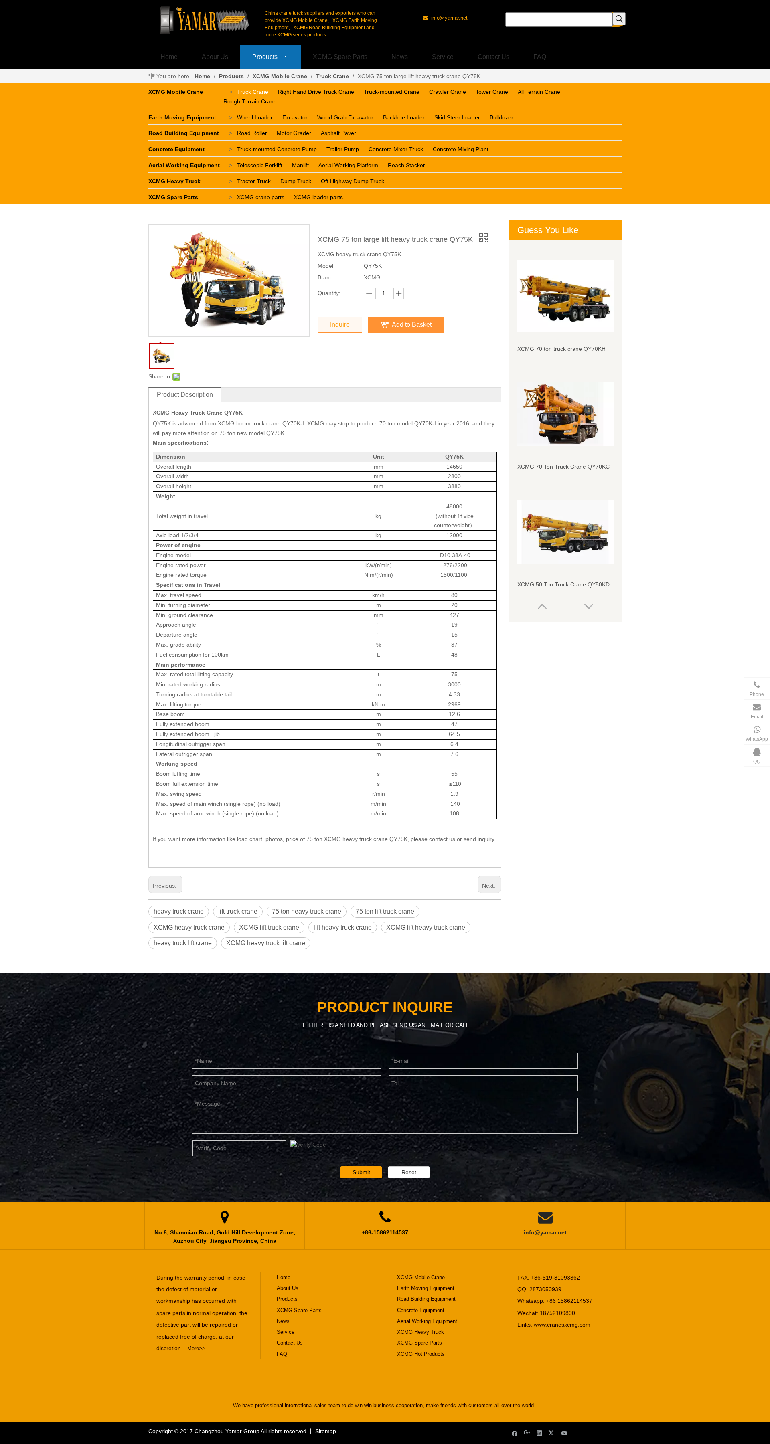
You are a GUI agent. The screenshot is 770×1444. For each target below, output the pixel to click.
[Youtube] (564, 1433)
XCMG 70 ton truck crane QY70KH (561, 349)
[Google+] (527, 1433)
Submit (361, 1172)
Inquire (340, 324)
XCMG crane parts (260, 197)
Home (283, 1277)
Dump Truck (295, 181)
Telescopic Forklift (259, 165)
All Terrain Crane (539, 92)
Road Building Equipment (183, 133)
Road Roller (252, 133)
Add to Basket (412, 324)
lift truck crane (237, 911)
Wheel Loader (255, 117)
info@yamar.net (545, 1232)
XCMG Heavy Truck (174, 181)
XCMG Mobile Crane (175, 92)
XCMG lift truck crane (269, 927)
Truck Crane (252, 92)
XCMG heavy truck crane (189, 927)
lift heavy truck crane (343, 927)
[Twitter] (552, 1433)
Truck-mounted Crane (391, 92)
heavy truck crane (179, 911)
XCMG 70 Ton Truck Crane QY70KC (563, 466)
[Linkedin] (540, 1433)
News (283, 1321)
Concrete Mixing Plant (460, 149)
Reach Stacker (406, 165)
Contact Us (290, 1343)
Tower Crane (492, 92)
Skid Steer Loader (457, 117)
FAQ (282, 1354)
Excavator (295, 117)
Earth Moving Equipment (182, 117)
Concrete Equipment (176, 149)
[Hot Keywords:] (619, 18)
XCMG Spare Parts (173, 197)
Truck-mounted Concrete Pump (277, 149)
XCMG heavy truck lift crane (265, 943)
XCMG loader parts (318, 197)
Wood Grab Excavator (345, 117)
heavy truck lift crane (183, 943)
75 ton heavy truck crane (306, 911)
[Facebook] (515, 1433)
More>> (196, 1348)
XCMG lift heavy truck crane (425, 927)
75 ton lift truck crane (385, 911)
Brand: (326, 277)
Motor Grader (294, 133)
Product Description (185, 394)
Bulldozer (501, 117)
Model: (326, 266)
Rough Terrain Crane (250, 101)
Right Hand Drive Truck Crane (316, 92)
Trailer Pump (342, 149)
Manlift (300, 165)
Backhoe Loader (404, 117)
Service (285, 1332)
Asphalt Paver (338, 133)
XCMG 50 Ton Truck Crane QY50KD (563, 584)
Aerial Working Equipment (184, 165)
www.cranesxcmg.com (562, 1324)
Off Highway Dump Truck (352, 181)
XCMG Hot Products (421, 1354)
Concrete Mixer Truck (396, 149)
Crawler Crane (447, 92)
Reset (408, 1172)
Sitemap (325, 1431)
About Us (287, 1288)
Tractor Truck (254, 181)
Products (287, 1299)
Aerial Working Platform (348, 165)
